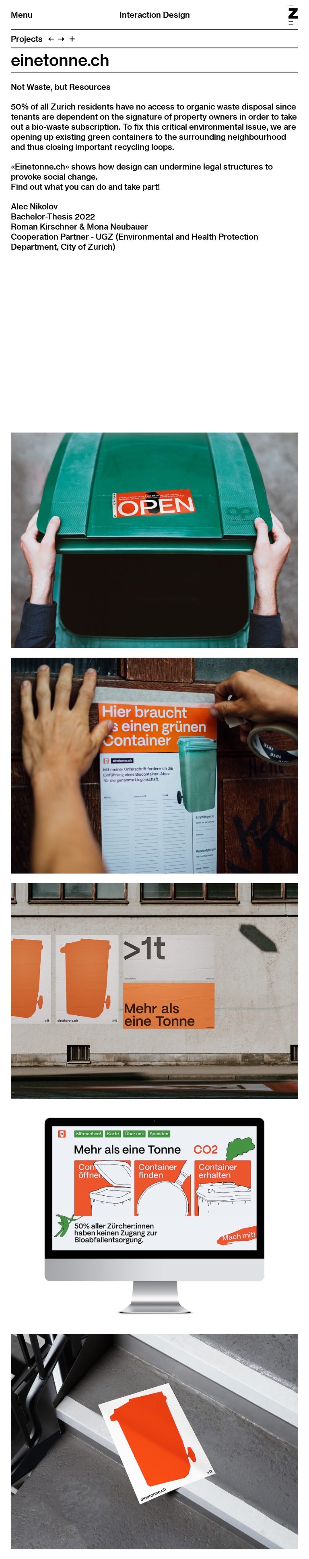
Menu (22, 15)
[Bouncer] (51, 39)
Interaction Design (154, 15)
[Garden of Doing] (61, 39)
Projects (27, 39)
